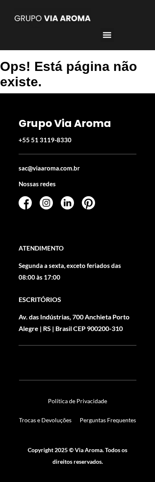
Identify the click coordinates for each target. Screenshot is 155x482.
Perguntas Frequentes (108, 420)
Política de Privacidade (77, 400)
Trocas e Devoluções (45, 420)
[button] (107, 35)
